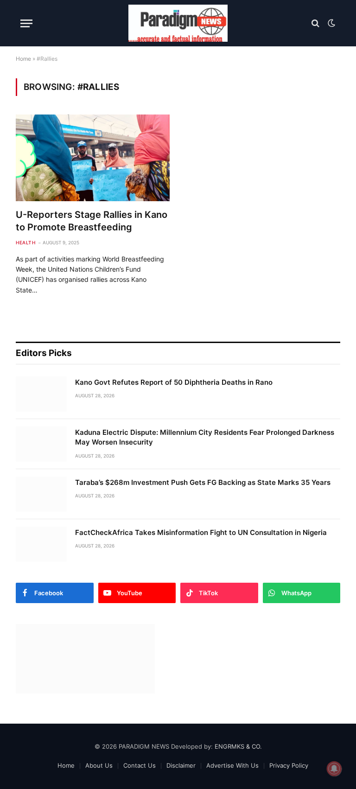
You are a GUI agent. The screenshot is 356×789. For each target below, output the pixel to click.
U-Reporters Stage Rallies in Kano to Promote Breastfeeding (91, 221)
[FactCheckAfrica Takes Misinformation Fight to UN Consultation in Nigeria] (41, 544)
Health (25, 242)
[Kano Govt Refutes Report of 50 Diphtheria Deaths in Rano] (41, 394)
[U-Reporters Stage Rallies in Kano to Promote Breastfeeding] (93, 158)
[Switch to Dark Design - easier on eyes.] (330, 23)
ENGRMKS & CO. (238, 746)
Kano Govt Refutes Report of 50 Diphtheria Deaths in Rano (174, 382)
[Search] (315, 23)
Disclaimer (181, 765)
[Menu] (26, 23)
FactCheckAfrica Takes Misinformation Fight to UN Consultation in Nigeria (201, 532)
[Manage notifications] (334, 768)
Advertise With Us (232, 765)
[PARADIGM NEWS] (178, 23)
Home (23, 58)
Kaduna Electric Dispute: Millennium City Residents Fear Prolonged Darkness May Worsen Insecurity (204, 437)
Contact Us (139, 765)
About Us (99, 765)
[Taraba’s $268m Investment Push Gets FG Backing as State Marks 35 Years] (41, 494)
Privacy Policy (288, 765)
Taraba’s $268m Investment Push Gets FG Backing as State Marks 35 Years (203, 482)
